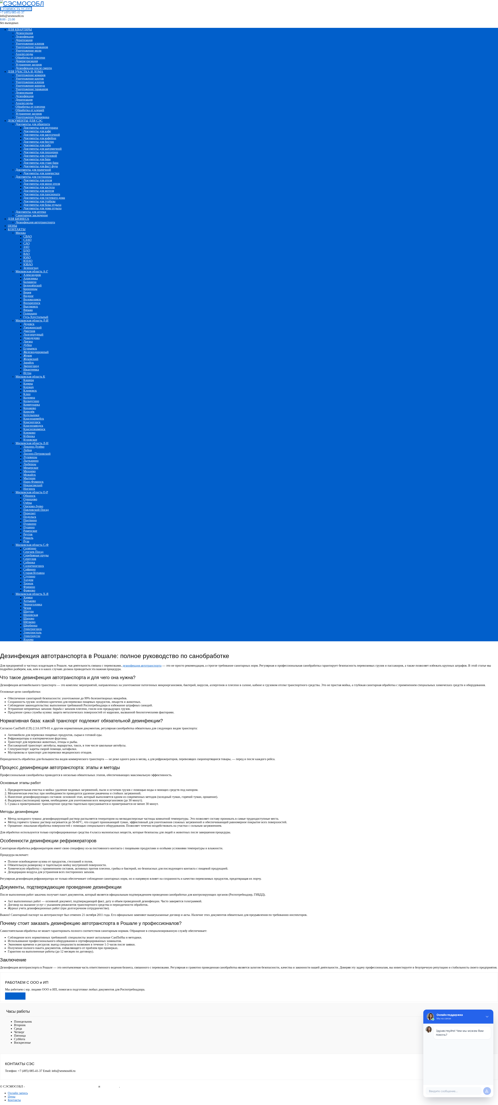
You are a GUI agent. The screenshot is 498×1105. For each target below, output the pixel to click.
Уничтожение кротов (30, 78)
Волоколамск (32, 299)
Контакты (14, 1100)
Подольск (29, 516)
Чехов (27, 608)
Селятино (29, 548)
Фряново (29, 590)
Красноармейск (33, 418)
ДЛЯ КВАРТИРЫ (20, 29)
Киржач (28, 387)
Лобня (27, 450)
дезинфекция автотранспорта (142, 665)
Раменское (30, 530)
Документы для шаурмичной (42, 148)
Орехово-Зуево (33, 506)
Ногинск (29, 488)
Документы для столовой (40, 155)
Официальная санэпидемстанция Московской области (61, 1086)
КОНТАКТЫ (16, 229)
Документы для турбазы (39, 201)
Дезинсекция (24, 33)
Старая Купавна (34, 573)
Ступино (29, 576)
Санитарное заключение (32, 215)
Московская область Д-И (32, 320)
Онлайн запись (18, 1093)
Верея (27, 292)
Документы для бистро (38, 141)
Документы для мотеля (38, 190)
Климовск (30, 390)
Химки (28, 597)
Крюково (29, 432)
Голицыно (30, 313)
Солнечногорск (33, 565)
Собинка (29, 562)
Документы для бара (37, 159)
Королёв (28, 411)
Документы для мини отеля (41, 183)
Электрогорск (32, 629)
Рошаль (28, 537)
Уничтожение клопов (30, 43)
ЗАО (26, 246)
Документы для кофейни (39, 138)
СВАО (27, 236)
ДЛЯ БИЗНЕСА (18, 218)
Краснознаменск (34, 429)
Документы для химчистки (41, 173)
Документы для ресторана (40, 127)
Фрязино (29, 587)
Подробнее (15, 996)
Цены (11, 1096)
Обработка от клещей (30, 110)
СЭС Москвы (110, 1086)
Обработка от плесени (30, 57)
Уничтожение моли (28, 50)
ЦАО (26, 250)
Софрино (29, 569)
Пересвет (29, 513)
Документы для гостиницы (34, 176)
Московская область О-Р (32, 492)
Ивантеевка (31, 369)
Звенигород (31, 366)
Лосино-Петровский (37, 453)
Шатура (28, 611)
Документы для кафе (37, 131)
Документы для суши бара (40, 162)
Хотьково (29, 601)
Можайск (29, 474)
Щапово (28, 618)
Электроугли (31, 636)
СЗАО (27, 239)
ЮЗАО (27, 261)
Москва (21, 232)
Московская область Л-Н (32, 443)
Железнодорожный (36, 352)
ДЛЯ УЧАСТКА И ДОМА (25, 71)
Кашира (28, 380)
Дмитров (29, 331)
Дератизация (24, 40)
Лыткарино (31, 460)
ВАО (26, 254)
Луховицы (30, 457)
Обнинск (29, 495)
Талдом (28, 580)
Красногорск (31, 422)
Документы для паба (37, 145)
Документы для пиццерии (40, 152)
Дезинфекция (24, 36)
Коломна (29, 397)
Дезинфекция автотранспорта (35, 222)
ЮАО (27, 257)
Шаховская (30, 615)
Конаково (29, 408)
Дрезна (28, 341)
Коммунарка (31, 404)
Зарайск (28, 362)
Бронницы (30, 289)
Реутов (27, 534)
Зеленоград (30, 268)
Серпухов (29, 558)
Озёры (27, 502)
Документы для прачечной (33, 169)
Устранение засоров (29, 64)
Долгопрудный (33, 334)
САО (26, 243)
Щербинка (30, 625)
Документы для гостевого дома (44, 197)
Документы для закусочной (41, 134)
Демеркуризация (27, 61)
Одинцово (30, 499)
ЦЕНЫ (12, 225)
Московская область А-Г (32, 271)
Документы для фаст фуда (40, 166)
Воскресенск (31, 303)
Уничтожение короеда (30, 85)
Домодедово (31, 338)
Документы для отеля (37, 180)
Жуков (27, 355)
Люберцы (29, 464)
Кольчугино (31, 401)
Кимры (28, 383)
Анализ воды (24, 54)
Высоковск (30, 306)
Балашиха (29, 282)
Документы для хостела (39, 187)
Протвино (30, 520)
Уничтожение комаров (31, 75)
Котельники (31, 415)
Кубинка (29, 436)
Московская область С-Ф (32, 544)
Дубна (27, 345)
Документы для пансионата (41, 194)
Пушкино (29, 523)
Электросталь (32, 632)
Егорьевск (30, 348)
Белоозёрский (32, 285)
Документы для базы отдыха (42, 204)
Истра (27, 373)
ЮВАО (28, 264)
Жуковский (30, 359)
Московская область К (30, 376)
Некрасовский (32, 485)
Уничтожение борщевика (32, 117)
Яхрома (28, 639)
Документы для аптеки (31, 211)
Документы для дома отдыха (42, 208)
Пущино (29, 527)
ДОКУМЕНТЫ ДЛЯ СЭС (25, 120)
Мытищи (29, 478)
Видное (28, 296)
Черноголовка (32, 604)
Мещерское (30, 467)
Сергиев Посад (33, 551)
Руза (26, 541)
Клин (27, 394)
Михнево (29, 471)
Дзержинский (32, 327)
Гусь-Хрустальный (35, 317)
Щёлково (29, 622)
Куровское (30, 439)
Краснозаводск (33, 425)
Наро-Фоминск (33, 481)
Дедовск (28, 324)
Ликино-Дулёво (33, 446)
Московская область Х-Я (32, 594)
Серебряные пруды (36, 555)
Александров (32, 275)
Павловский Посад (36, 509)
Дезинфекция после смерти (34, 68)
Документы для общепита (33, 124)
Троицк (28, 583)
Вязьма (28, 310)
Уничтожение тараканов (32, 47)
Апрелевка (30, 278)
